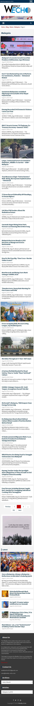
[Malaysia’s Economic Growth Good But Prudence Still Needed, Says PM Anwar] (17, 46)
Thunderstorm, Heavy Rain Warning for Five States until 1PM (16, 289)
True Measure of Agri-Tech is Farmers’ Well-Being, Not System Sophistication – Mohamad (16, 179)
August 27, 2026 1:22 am (7, 113)
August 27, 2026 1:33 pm (7, 97)
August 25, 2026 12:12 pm (7, 292)
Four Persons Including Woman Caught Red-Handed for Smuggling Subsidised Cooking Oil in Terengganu (16, 490)
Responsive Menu (31, 1)
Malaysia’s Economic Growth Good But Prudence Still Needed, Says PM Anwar (16, 59)
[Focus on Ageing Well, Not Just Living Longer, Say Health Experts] (17, 312)
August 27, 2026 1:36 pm (7, 79)
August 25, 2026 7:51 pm (7, 262)
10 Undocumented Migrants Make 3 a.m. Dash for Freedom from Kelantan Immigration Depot (16, 439)
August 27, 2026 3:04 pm (7, 62)
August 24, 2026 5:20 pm (7, 377)
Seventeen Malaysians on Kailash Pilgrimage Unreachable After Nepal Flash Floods (15, 94)
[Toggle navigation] (3, 23)
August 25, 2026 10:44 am (8, 327)
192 (14, 510)
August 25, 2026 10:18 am (7, 361)
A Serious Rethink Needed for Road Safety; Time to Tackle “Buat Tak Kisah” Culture (16, 373)
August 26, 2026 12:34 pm (7, 198)
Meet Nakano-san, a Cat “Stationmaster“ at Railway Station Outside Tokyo (16, 625)
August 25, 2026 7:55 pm (7, 246)
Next (19, 510)
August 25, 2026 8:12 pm (7, 214)
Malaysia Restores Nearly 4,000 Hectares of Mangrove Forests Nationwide (14, 242)
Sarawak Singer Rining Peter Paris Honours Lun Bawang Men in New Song (16, 225)
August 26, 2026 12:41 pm (7, 182)
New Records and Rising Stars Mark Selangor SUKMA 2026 (15, 273)
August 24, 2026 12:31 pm (7, 407)
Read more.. (4, 662)
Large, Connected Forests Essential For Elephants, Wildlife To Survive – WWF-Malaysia (16, 162)
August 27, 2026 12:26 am (7, 166)
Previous (7, 506)
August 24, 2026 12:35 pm (7, 391)
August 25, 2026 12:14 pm (7, 276)
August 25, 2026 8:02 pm (7, 228)
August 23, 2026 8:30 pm (7, 442)
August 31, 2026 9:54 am (15, 597)
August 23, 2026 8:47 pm (7, 425)
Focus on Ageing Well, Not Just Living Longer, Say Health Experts (15, 324)
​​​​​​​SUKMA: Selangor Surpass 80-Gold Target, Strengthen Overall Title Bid (15, 388)
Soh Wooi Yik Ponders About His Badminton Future (13, 211)
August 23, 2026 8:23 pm (7, 458)
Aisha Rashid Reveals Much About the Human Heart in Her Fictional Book (20, 593)
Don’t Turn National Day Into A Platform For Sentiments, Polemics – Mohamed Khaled (16, 76)
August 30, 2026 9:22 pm (7, 628)
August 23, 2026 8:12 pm (7, 494)
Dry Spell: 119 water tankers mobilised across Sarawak (19, 603)
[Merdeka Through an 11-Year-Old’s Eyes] (17, 347)
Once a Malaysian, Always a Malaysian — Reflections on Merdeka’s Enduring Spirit (17, 575)
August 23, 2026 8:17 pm (7, 476)
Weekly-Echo (22, 703)
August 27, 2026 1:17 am (7, 129)
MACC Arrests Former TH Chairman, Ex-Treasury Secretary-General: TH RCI (16, 126)
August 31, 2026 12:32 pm (7, 578)
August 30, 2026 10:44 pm (15, 606)
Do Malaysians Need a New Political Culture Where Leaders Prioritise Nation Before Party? (16, 421)
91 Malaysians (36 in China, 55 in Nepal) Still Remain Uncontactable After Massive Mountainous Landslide (21, 615)
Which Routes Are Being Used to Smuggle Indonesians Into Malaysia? (17, 455)
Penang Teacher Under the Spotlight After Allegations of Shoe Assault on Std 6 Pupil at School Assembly (17, 472)
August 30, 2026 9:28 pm (15, 619)
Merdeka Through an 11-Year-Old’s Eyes (16, 359)
